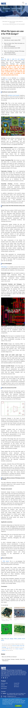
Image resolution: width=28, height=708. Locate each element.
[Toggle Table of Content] (22, 38)
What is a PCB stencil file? (10, 54)
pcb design (10, 638)
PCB (7, 79)
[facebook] (1, 678)
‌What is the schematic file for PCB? (12, 47)
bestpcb (17, 645)
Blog (5, 17)
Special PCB (16, 684)
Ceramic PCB (16, 683)
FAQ (21, 645)
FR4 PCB (3, 684)
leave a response (19, 648)
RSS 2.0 (8, 648)
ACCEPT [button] (18, 705)
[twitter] (3, 678)
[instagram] (5, 678)
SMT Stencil (16, 686)
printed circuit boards (13, 95)
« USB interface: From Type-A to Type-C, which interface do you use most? (12, 22)
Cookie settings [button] (9, 705)
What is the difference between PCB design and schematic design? (14, 52)
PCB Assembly (4, 686)
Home (2, 17)
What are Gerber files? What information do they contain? (14, 44)
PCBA (15, 638)
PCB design (4, 266)
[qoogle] (7, 678)
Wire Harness (4, 688)
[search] (26, 18)
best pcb (14, 645)
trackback (4, 650)
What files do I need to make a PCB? (12, 40)
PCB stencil (6, 561)
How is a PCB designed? (9, 46)
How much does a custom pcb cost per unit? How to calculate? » (14, 24)
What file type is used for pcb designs (12, 59)
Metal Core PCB (4, 683)
